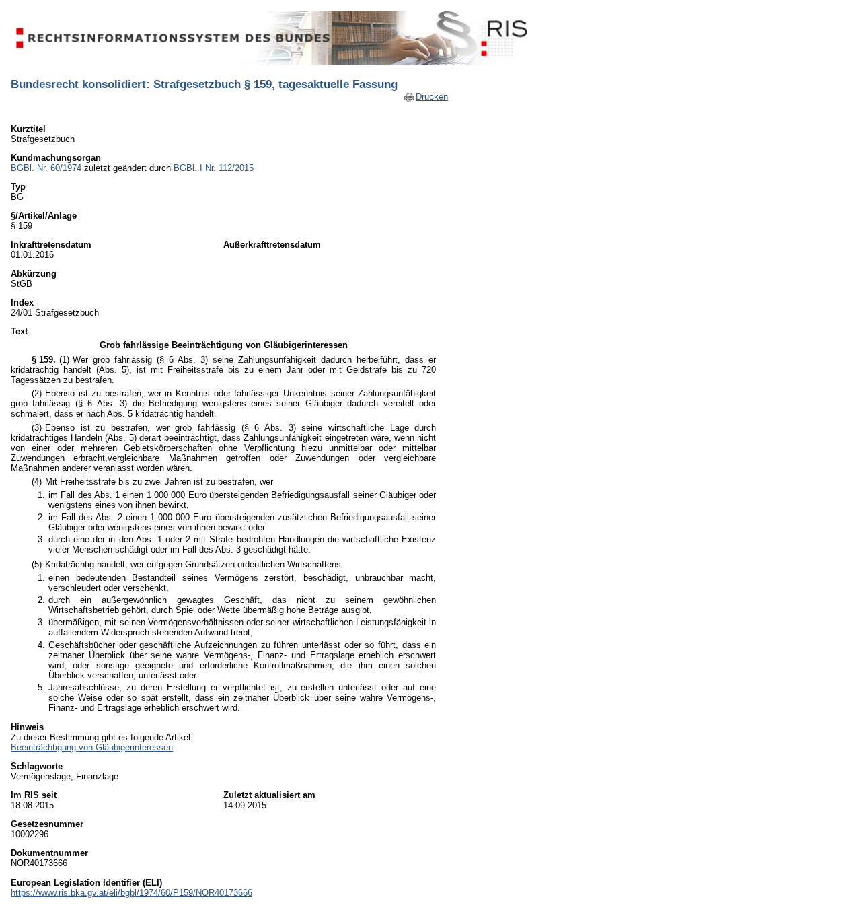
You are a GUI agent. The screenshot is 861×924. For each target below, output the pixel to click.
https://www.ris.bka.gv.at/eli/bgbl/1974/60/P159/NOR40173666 (131, 893)
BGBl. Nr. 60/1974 (46, 168)
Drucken (432, 97)
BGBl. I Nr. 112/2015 (214, 168)
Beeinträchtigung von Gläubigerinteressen (92, 747)
